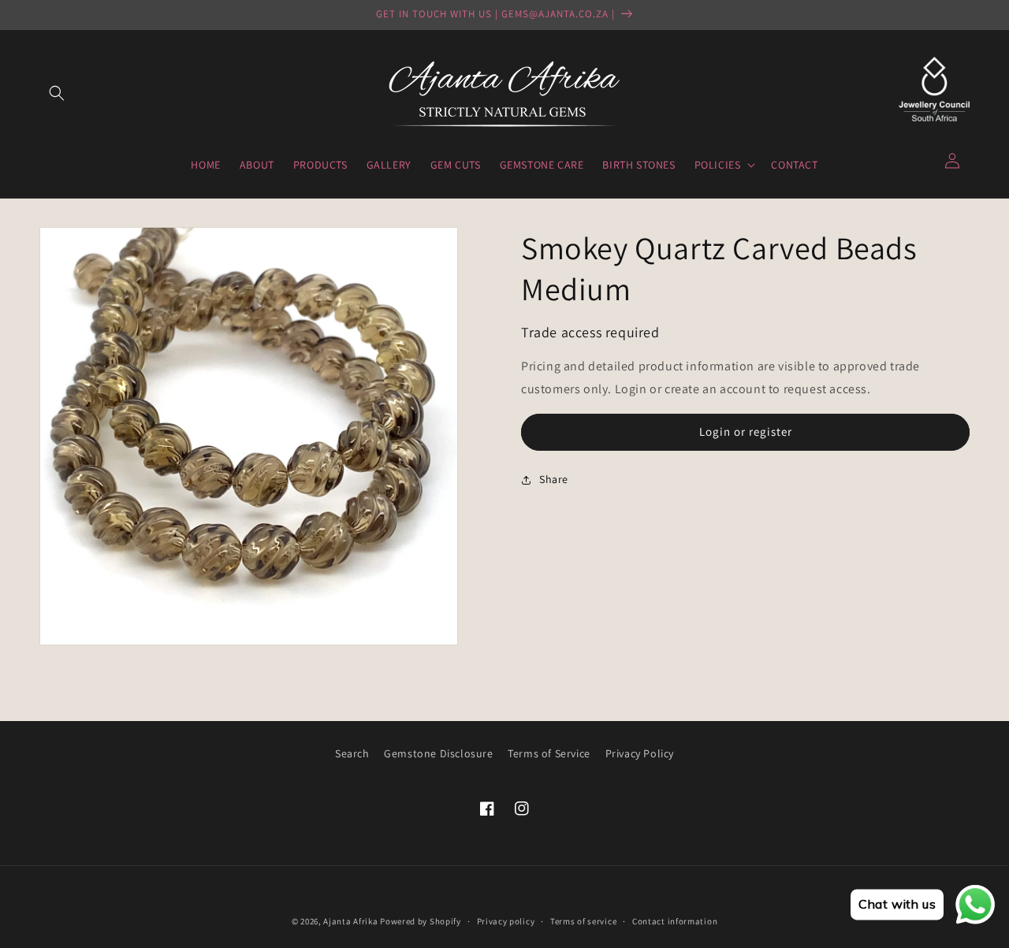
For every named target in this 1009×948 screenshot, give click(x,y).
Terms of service (583, 921)
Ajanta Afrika (350, 921)
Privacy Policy (639, 753)
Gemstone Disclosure (438, 753)
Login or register (745, 431)
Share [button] (553, 479)
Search (352, 753)
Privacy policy (506, 921)
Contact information (674, 921)
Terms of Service (549, 753)
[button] (56, 93)
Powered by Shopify (420, 921)
